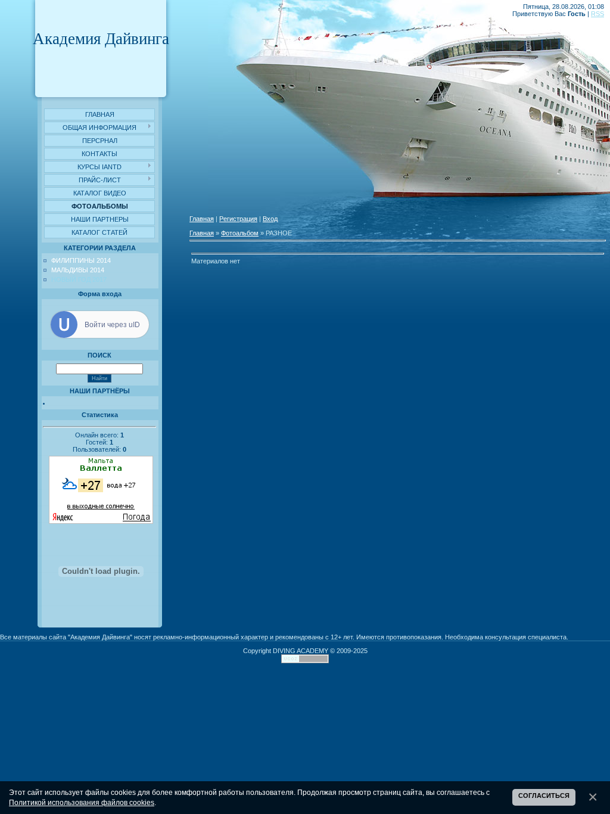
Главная (201, 218)
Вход (270, 218)
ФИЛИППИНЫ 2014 (81, 260)
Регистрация (238, 218)
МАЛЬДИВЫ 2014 (77, 270)
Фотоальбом (240, 233)
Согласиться (543, 795)
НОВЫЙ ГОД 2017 (79, 279)
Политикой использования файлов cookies (81, 802)
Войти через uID (112, 325)
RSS (597, 13)
